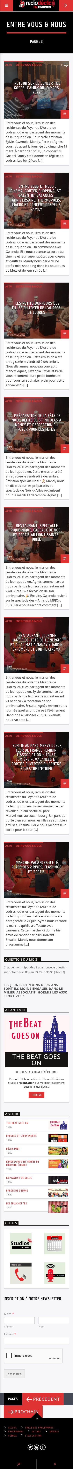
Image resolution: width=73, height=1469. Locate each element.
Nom (9, 1314)
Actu (8, 65)
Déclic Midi (12, 1148)
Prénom (8, 1326)
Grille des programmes (39, 1428)
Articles (54, 1431)
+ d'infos (37, 1095)
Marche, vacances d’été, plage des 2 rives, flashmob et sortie (36, 867)
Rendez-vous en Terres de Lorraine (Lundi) (22, 1163)
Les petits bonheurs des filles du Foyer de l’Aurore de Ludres (36, 308)
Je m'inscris (14, 1374)
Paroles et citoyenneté (21, 1135)
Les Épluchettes (16, 1203)
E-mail (10, 1334)
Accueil (12, 1428)
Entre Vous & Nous (29, 65)
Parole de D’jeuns (17, 1190)
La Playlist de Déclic (19, 1177)
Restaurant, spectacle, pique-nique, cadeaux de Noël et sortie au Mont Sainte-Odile (36, 532)
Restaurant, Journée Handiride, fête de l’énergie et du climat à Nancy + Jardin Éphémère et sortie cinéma (36, 642)
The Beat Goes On (17, 1123)
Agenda (12, 1436)
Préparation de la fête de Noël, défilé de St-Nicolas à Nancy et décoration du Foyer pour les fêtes (36, 422)
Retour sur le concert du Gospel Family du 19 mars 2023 (37, 88)
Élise (9, 112)
